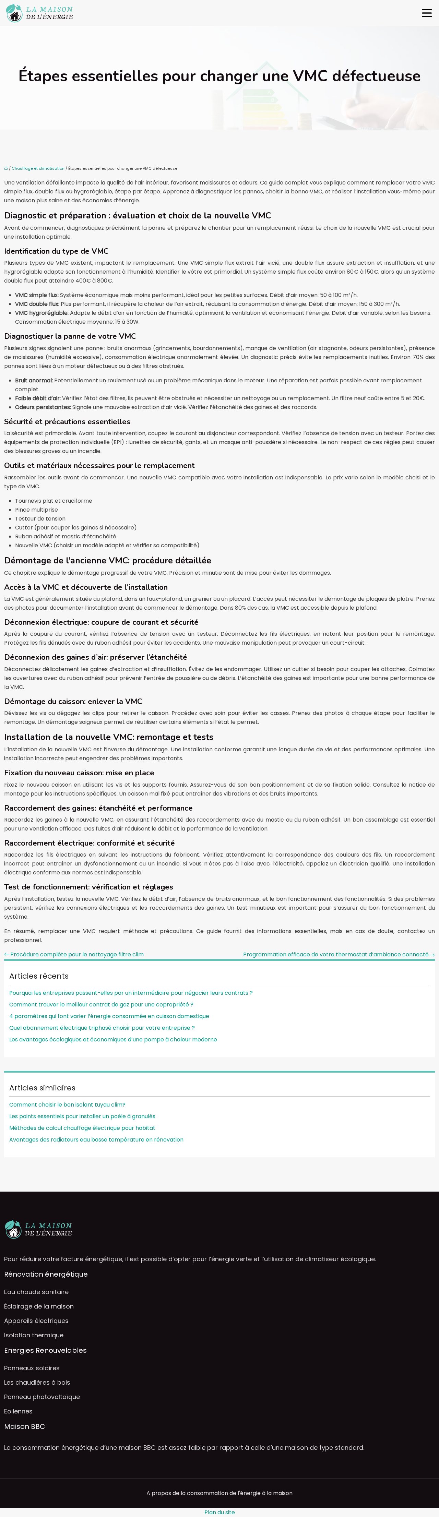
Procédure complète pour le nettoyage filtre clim (77, 954)
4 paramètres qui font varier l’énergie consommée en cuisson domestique (109, 1016)
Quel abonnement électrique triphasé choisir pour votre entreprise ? (102, 1028)
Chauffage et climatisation (38, 168)
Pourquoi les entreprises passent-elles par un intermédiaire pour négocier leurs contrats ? (131, 993)
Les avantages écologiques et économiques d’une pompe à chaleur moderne (113, 1039)
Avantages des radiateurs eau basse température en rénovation (96, 1140)
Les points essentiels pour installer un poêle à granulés (82, 1116)
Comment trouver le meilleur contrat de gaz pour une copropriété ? (101, 1004)
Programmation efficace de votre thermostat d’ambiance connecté (336, 954)
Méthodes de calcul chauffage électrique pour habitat (82, 1128)
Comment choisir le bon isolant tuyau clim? (67, 1105)
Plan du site (219, 1512)
